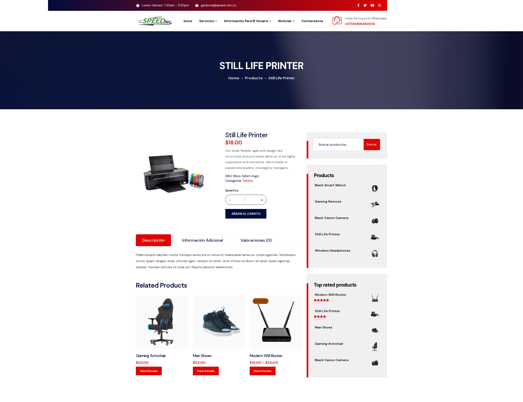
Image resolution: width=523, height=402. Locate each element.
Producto (254, 78)
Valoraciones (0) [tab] (256, 240)
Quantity (231, 190)
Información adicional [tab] (202, 240)
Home (233, 78)
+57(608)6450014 (360, 24)
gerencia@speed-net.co (218, 5)
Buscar (372, 144)
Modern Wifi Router (266, 355)
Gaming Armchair (151, 355)
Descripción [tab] (153, 240)
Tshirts (247, 181)
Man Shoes (202, 355)
